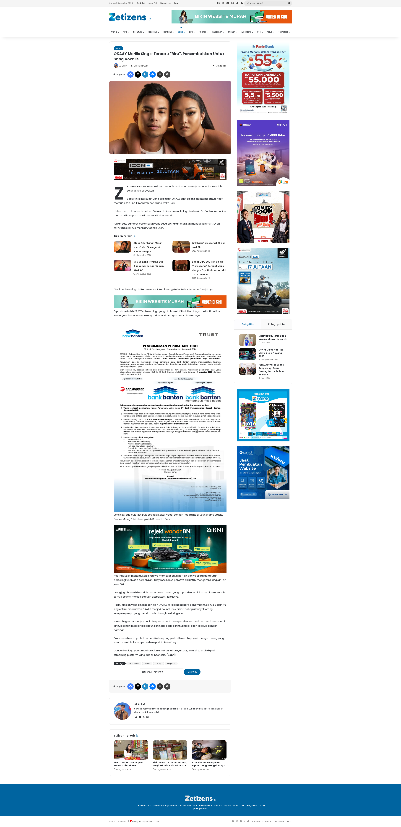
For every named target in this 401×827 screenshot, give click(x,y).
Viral (125, 32)
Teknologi (283, 32)
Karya (269, 32)
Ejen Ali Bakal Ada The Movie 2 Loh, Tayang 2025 (271, 353)
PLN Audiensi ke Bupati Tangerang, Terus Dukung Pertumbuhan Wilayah (271, 369)
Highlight (167, 32)
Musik (147, 663)
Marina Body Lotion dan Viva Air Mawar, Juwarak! (273, 337)
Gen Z (114, 32)
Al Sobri (123, 65)
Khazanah (217, 32)
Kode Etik (152, 3)
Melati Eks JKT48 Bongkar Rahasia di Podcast (128, 764)
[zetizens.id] (130, 17)
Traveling (152, 32)
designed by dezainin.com (145, 821)
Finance (202, 32)
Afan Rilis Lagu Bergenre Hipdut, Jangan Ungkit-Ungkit (209, 764)
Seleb (180, 32)
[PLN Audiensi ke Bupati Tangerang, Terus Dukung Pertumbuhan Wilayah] (247, 369)
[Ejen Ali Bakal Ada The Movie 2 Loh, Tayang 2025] (247, 354)
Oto (259, 32)
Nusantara (246, 32)
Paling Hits (248, 324)
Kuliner (231, 32)
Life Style (137, 32)
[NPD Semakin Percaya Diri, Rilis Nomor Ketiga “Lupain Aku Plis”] (122, 265)
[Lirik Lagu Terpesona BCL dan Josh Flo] (181, 247)
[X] (144, 717)
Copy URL (192, 672)
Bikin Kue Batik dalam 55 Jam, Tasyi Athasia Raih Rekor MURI (170, 764)
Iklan (176, 3)
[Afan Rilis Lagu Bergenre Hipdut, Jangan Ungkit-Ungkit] (209, 750)
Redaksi (141, 3)
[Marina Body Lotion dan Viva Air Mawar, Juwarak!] (247, 340)
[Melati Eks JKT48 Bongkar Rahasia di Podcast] (131, 750)
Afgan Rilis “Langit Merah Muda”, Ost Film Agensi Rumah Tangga (147, 247)
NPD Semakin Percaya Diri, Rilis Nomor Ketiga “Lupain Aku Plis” (148, 266)
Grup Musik (134, 663)
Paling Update (276, 324)
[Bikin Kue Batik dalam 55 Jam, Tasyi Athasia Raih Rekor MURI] (170, 750)
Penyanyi (171, 663)
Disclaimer (165, 3)
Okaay (158, 663)
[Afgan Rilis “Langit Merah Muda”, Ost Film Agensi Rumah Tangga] (122, 247)
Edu (191, 32)
